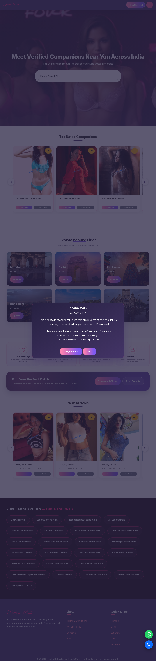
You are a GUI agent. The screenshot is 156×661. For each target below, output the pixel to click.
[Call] (149, 644)
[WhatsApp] (149, 634)
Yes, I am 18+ (71, 351)
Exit (89, 351)
